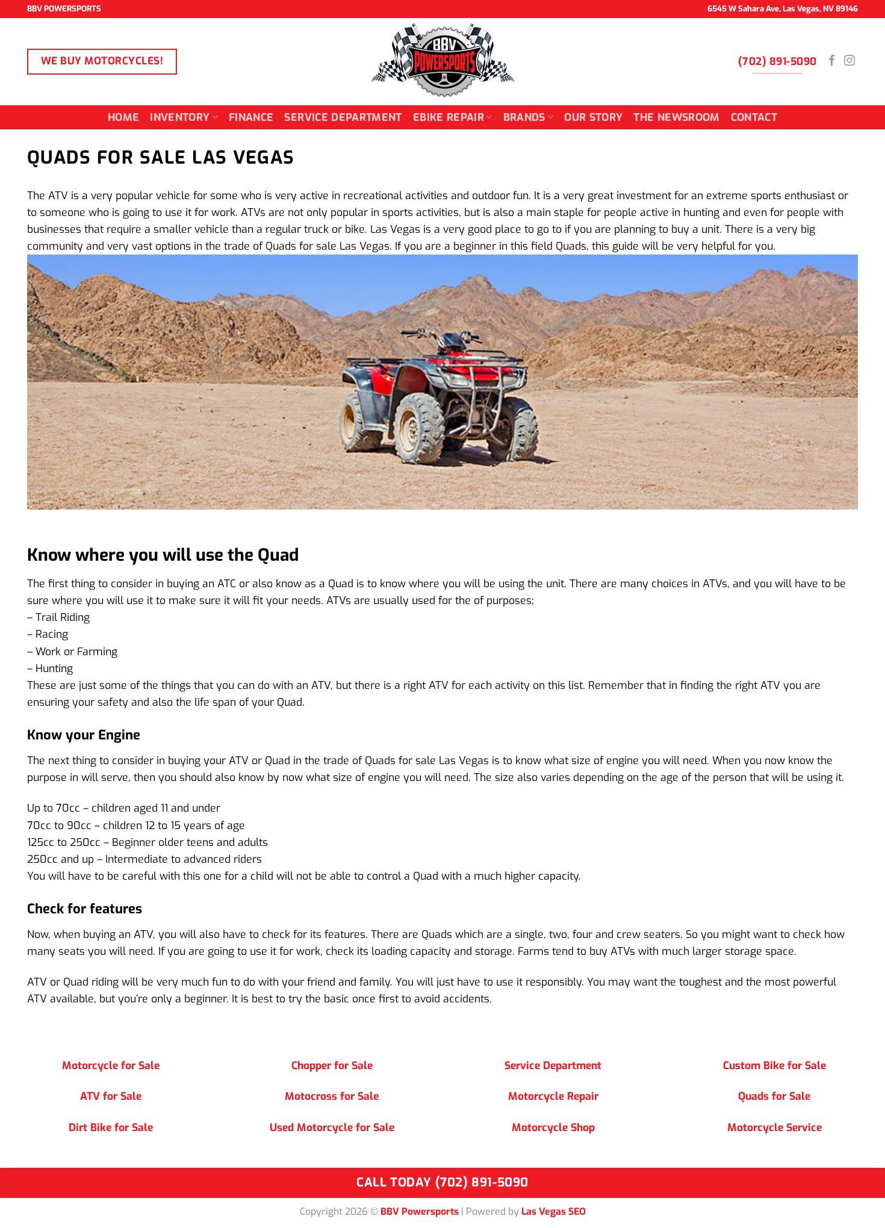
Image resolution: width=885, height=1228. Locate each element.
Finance (251, 117)
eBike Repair (448, 117)
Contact (754, 117)
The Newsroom (676, 117)
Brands (524, 117)
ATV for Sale (110, 1096)
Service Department (343, 117)
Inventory (180, 117)
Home (123, 117)
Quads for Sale (774, 1096)
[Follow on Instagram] (849, 61)
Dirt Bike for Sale (111, 1127)
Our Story (593, 117)
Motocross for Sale (332, 1096)
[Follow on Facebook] (832, 61)
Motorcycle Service (774, 1127)
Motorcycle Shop (553, 1127)
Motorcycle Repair (553, 1096)
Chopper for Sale (332, 1065)
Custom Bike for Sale (774, 1065)
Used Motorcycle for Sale (332, 1127)
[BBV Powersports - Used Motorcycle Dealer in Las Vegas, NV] (442, 61)
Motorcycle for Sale (111, 1065)
